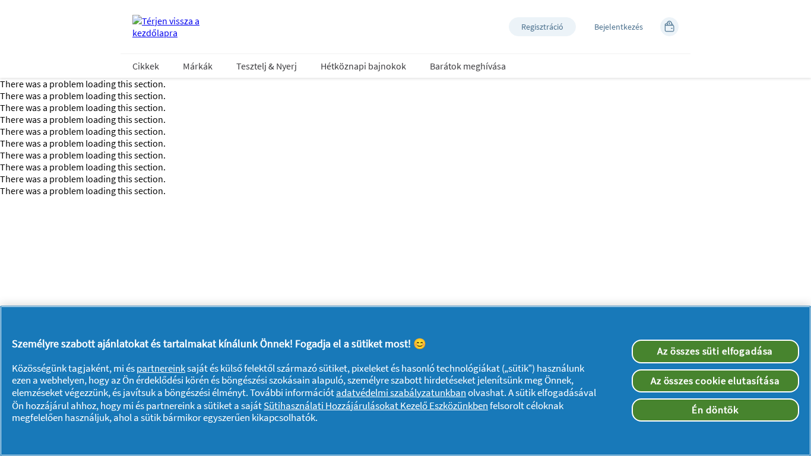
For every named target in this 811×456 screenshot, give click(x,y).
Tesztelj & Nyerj (266, 66)
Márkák (198, 66)
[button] (542, 26)
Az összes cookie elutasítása (715, 380)
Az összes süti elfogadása (715, 350)
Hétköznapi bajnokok (363, 66)
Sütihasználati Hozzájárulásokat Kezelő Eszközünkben (376, 405)
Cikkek (145, 66)
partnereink (161, 368)
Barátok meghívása (468, 66)
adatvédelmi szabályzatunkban (401, 392)
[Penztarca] (669, 26)
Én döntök (715, 409)
